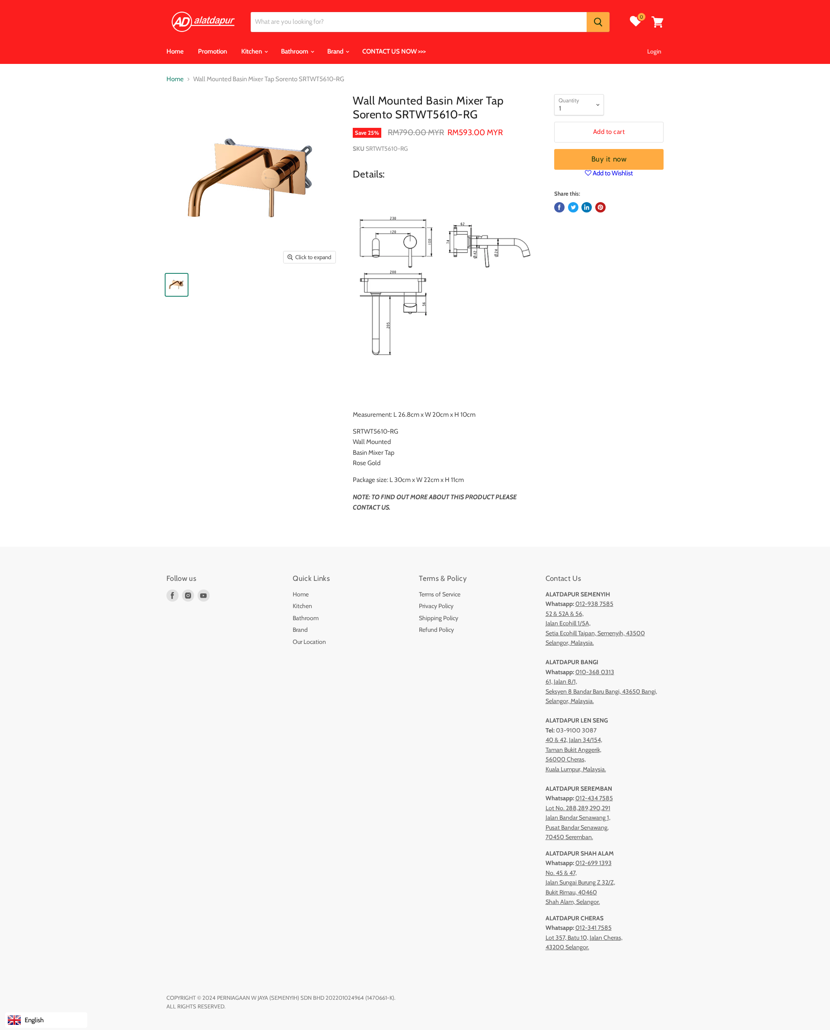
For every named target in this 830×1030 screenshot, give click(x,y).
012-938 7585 (594, 604)
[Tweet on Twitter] (573, 207)
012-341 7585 (593, 928)
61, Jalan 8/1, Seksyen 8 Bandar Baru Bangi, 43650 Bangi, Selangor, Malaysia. (601, 691)
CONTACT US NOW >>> (394, 51)
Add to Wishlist (612, 173)
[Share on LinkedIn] (586, 207)
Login (654, 51)
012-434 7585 (594, 798)
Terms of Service (439, 594)
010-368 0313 (594, 672)
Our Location (309, 642)
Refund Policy (436, 630)
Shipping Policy (438, 618)
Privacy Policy (436, 606)
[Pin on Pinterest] (600, 207)
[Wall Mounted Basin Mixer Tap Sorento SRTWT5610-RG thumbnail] (177, 285)
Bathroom (295, 51)
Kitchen (252, 51)
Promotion (212, 51)
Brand (336, 51)
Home (175, 51)
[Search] (598, 22)
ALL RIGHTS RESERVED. (196, 1006)
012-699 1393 (593, 863)
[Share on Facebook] (559, 207)
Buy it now (608, 159)
